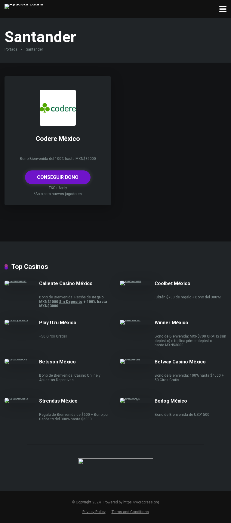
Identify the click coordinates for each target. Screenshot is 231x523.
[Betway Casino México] (137, 359)
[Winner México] (137, 319)
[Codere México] (58, 124)
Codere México (58, 138)
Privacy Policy (94, 511)
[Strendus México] (22, 398)
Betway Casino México (180, 362)
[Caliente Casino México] (22, 280)
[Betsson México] (22, 359)
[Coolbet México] (137, 280)
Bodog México (171, 401)
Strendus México (58, 401)
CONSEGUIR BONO (58, 177)
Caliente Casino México (66, 283)
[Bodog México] (137, 398)
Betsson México (57, 362)
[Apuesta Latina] (24, 5)
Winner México (171, 322)
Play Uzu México (57, 322)
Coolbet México (172, 283)
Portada (11, 49)
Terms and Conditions (130, 511)
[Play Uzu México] (22, 319)
